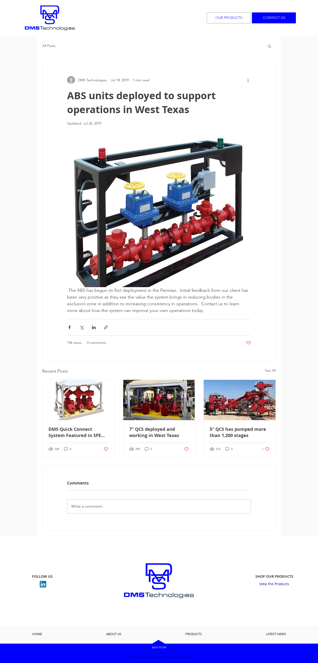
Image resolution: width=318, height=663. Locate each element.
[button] (269, 46)
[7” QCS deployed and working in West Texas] (159, 400)
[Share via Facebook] (69, 327)
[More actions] (248, 80)
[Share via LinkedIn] (93, 327)
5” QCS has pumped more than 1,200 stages (238, 432)
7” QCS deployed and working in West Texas (154, 432)
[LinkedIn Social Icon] (43, 584)
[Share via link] (106, 327)
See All (270, 370)
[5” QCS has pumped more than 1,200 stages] (240, 400)
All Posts (48, 46)
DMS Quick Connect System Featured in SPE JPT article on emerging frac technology (74, 432)
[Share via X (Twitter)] (81, 327)
